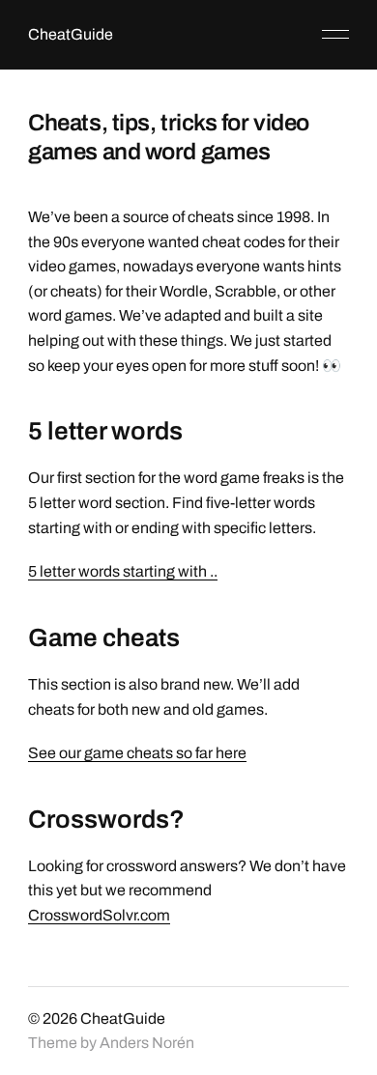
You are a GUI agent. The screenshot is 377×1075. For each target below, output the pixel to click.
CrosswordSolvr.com (99, 915)
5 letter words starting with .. (123, 571)
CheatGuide (70, 34)
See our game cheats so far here (137, 753)
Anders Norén (147, 1042)
